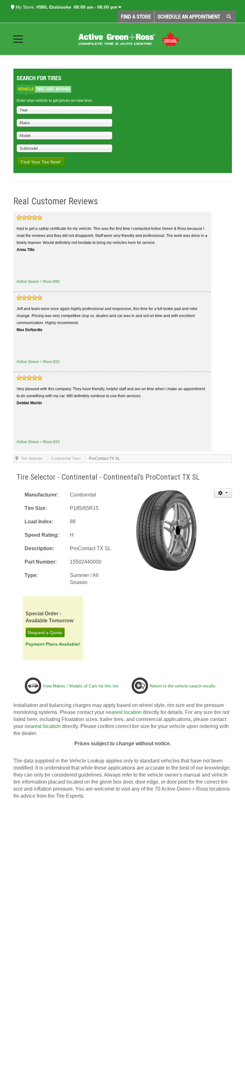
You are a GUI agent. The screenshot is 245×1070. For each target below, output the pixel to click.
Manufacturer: (41, 494)
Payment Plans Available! (53, 643)
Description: (39, 548)
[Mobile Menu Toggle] (18, 39)
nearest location (124, 712)
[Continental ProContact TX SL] (166, 530)
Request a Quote (45, 632)
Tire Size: (36, 508)
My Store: (24, 7)
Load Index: (39, 521)
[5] (29, 217)
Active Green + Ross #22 (38, 362)
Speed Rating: (42, 535)
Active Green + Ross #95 (38, 281)
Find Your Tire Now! (41, 161)
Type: (31, 575)
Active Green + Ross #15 (38, 442)
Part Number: (41, 562)
